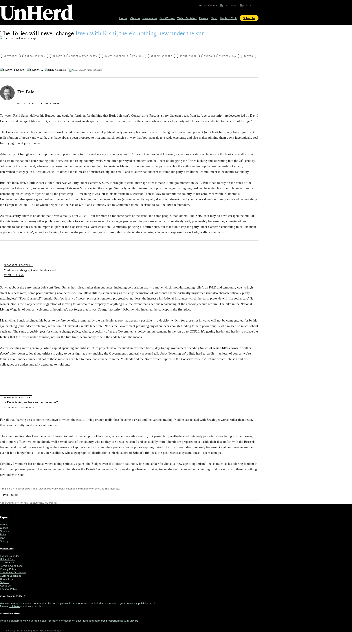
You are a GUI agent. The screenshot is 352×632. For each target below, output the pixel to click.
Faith (3, 534)
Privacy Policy (8, 569)
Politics (4, 524)
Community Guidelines (13, 572)
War (2, 537)
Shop (214, 18)
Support (4, 582)
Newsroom (149, 18)
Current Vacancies (10, 575)
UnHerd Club (228, 18)
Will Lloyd (14, 275)
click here (14, 606)
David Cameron (115, 56)
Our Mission (7, 562)
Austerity (11, 56)
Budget (57, 56)
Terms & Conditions (11, 565)
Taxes (208, 56)
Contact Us (6, 579)
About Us (5, 585)
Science (4, 531)
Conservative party (83, 56)
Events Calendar (9, 555)
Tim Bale (25, 91)
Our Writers (167, 18)
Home (123, 18)
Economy (137, 56)
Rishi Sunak (188, 56)
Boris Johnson (35, 56)
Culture (4, 527)
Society (4, 541)
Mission (135, 18)
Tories (248, 56)
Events (203, 18)
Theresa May (227, 56)
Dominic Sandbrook (19, 407)
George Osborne (161, 56)
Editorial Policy (8, 588)
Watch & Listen (187, 18)
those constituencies (98, 359)
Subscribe (249, 18)
